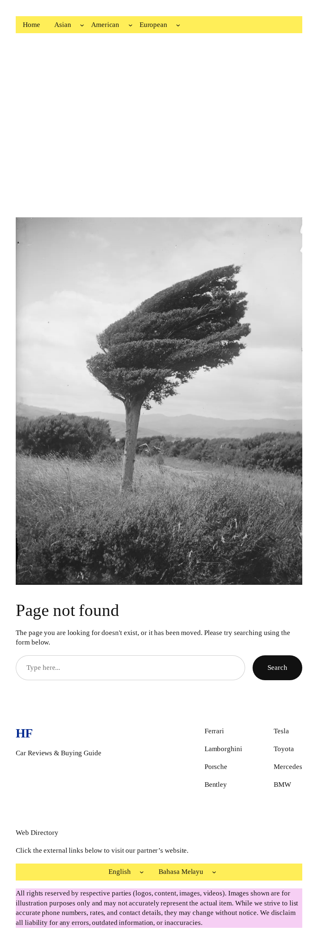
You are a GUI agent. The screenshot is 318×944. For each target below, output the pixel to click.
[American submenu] (130, 24)
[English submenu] (142, 872)
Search (277, 668)
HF (24, 733)
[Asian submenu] (82, 24)
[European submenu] (178, 24)
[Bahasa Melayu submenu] (214, 872)
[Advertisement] (159, 123)
